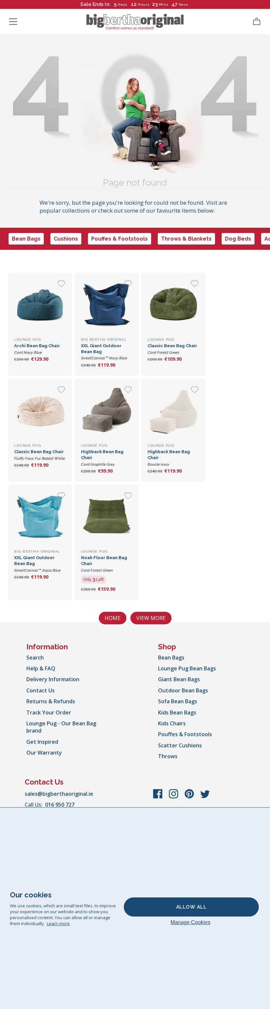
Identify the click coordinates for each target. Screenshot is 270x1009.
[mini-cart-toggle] (257, 21)
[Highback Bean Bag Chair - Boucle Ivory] (173, 410)
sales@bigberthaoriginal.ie (59, 793)
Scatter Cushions (180, 745)
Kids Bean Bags (177, 712)
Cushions (66, 239)
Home (113, 618)
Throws (167, 756)
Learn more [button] (58, 923)
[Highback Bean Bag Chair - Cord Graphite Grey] (107, 410)
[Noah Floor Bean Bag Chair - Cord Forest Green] (107, 516)
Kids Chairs (172, 723)
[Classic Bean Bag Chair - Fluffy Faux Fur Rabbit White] (40, 410)
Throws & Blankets (186, 239)
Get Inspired (42, 741)
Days (122, 4)
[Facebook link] (158, 797)
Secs (184, 4)
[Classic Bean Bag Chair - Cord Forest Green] (173, 304)
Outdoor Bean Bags (183, 690)
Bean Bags (26, 239)
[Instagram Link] (174, 797)
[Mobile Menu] (13, 21)
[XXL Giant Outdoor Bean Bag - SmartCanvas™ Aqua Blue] (40, 516)
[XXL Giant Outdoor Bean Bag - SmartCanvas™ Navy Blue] (107, 304)
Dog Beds (238, 239)
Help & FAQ (40, 668)
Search (35, 657)
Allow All (191, 907)
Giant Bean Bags (179, 679)
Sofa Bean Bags (177, 701)
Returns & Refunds (50, 701)
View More (151, 618)
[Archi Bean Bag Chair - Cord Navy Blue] (40, 304)
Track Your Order (48, 712)
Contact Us (40, 690)
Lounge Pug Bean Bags (187, 668)
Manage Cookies (190, 922)
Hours (144, 4)
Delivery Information (52, 679)
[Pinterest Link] (190, 797)
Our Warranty (44, 752)
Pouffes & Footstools (119, 239)
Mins (164, 4)
